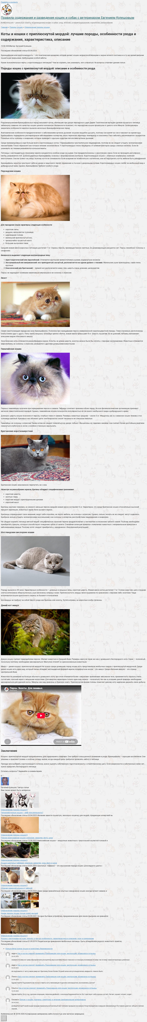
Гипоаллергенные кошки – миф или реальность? (22, 813)
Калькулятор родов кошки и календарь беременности (29, 949)
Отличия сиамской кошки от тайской (16, 888)
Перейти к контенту (9, 2)
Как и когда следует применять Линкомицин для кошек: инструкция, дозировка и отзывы (56, 953)
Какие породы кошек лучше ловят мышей (19, 913)
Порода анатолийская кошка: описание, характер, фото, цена (27, 838)
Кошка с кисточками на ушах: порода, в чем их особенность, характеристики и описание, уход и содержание (47, 938)
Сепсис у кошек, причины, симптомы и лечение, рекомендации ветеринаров (53, 1000)
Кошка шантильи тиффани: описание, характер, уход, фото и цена (29, 863)
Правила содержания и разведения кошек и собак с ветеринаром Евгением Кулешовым (67, 18)
